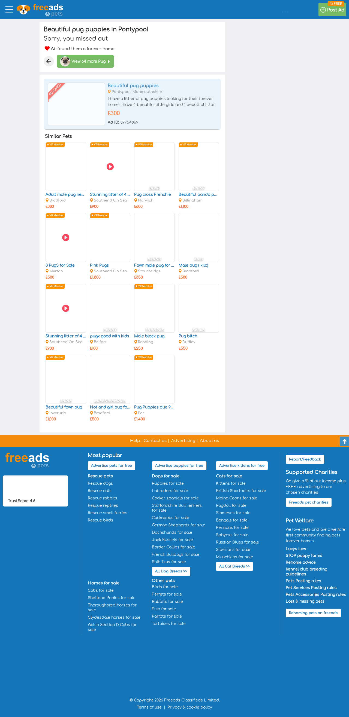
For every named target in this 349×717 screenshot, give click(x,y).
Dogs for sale (165, 476)
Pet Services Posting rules (311, 588)
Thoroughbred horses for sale (112, 607)
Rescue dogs (100, 483)
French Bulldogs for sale (175, 555)
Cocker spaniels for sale (175, 498)
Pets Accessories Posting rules (316, 595)
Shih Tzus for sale (169, 562)
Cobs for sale (101, 590)
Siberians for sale (233, 550)
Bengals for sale (232, 520)
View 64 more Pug (88, 61)
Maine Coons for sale (236, 498)
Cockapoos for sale (170, 518)
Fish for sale (164, 609)
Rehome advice (301, 562)
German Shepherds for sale (178, 525)
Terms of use (149, 707)
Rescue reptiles (103, 506)
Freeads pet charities (308, 502)
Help (135, 440)
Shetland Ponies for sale (112, 598)
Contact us (155, 440)
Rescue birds (100, 520)
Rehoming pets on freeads (313, 613)
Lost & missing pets (305, 601)
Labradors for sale (170, 491)
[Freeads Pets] (48, 7)
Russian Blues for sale (237, 542)
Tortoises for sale (169, 624)
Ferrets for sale (167, 594)
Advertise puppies (179, 466)
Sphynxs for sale (232, 535)
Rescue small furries (107, 513)
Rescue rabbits (102, 498)
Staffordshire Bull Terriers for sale (177, 508)
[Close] (49, 61)
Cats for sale (229, 476)
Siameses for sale (233, 513)
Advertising (183, 440)
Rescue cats (100, 491)
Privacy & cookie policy (189, 707)
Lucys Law (296, 549)
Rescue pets (100, 476)
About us (209, 440)
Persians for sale (232, 528)
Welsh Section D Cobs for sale (112, 627)
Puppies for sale (168, 483)
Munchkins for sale (234, 557)
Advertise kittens (241, 466)
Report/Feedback (305, 459)
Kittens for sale (231, 483)
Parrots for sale (167, 616)
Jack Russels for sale (172, 540)
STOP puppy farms (304, 556)
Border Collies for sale (173, 547)
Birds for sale (165, 587)
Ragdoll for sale (231, 506)
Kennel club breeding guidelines (306, 571)
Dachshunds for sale (172, 532)
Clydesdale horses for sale (114, 617)
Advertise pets (111, 466)
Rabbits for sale (167, 602)
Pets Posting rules (303, 581)
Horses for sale (103, 583)
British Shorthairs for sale (241, 491)
